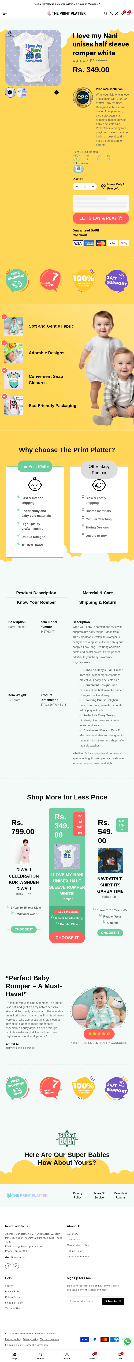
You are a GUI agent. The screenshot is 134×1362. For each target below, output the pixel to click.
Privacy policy (30, 1339)
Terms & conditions (78, 1256)
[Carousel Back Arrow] (10, 92)
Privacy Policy (13, 1291)
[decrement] (76, 186)
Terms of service (49, 1339)
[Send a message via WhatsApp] (127, 1341)
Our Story (72, 1233)
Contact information (36, 1344)
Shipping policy (14, 1344)
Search (9, 1285)
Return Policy (12, 1297)
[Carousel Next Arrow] (56, 92)
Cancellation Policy (78, 1245)
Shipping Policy (14, 1302)
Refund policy (13, 1339)
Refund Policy (75, 1250)
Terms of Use (12, 1308)
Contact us (73, 1239)
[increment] (93, 186)
